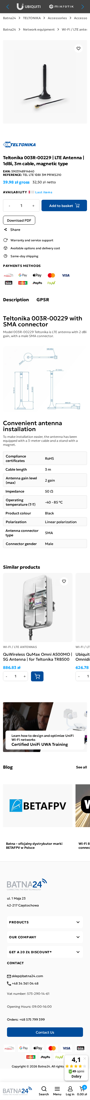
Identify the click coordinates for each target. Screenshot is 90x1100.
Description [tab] (16, 299)
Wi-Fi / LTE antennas (20, 647)
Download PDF (19, 220)
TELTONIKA (32, 18)
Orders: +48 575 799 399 (26, 1019)
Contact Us (45, 1032)
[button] (44, 1091)
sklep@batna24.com (27, 976)
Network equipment (39, 29)
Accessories (57, 18)
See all (81, 767)
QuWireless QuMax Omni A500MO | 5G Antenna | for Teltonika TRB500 (37, 656)
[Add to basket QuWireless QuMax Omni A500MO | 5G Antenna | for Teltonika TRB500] (37, 676)
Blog (8, 767)
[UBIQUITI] (28, 6)
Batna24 (9, 18)
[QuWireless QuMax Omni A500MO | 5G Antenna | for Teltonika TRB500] (37, 607)
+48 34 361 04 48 (24, 983)
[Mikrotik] (61, 6)
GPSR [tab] (42, 299)
